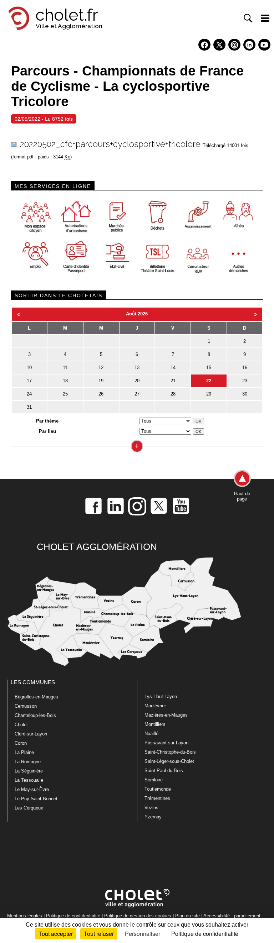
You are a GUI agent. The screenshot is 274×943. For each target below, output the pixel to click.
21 (173, 380)
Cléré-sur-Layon (31, 734)
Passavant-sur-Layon (166, 742)
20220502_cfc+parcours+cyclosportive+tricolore (110, 144)
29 (208, 394)
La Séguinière (29, 771)
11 (65, 367)
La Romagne (28, 761)
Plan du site (187, 915)
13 (137, 367)
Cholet (21, 724)
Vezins (151, 807)
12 (100, 367)
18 (65, 380)
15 (208, 367)
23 (244, 380)
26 (100, 394)
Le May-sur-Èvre (32, 789)
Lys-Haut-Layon (160, 696)
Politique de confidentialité (73, 915)
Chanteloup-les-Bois (35, 715)
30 (244, 394)
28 (173, 394)
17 (29, 380)
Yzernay (153, 816)
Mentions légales (24, 915)
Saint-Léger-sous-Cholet (169, 761)
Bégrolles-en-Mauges (36, 697)
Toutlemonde (157, 789)
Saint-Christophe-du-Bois (170, 752)
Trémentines (157, 798)
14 (173, 367)
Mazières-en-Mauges (166, 715)
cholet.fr (66, 15)
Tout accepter (56, 933)
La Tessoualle (29, 780)
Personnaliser (142, 933)
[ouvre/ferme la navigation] (265, 18)
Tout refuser (99, 933)
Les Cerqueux (29, 808)
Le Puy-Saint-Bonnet (36, 798)
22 (208, 380)
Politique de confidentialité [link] (204, 933)
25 (65, 394)
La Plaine (24, 752)
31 (29, 407)
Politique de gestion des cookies (137, 915)
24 (29, 394)
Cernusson (26, 706)
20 (137, 380)
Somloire (153, 779)
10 (29, 367)
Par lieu (47, 431)
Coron (21, 743)
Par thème (47, 421)
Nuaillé (151, 733)
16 (244, 367)
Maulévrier (155, 705)
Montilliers (155, 724)
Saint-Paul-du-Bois (163, 770)
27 (137, 394)
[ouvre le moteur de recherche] (248, 18)
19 (100, 380)
